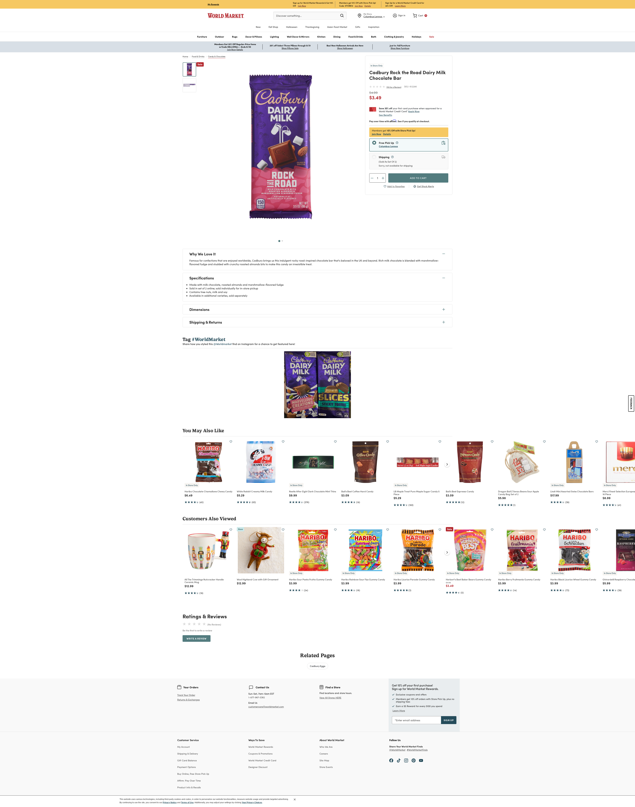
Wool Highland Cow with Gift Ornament (257, 579)
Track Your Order (186, 695)
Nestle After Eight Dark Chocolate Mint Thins (312, 491)
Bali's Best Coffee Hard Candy (357, 491)
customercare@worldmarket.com (266, 706)
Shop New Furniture (400, 48)
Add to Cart (418, 178)
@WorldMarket (397, 750)
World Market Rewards (260, 746)
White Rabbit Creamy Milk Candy (254, 491)
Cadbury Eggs (317, 666)
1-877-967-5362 (256, 697)
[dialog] (317, 801)
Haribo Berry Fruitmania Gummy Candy (519, 579)
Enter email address (408, 720)
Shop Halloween (345, 48)
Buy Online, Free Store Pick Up (193, 773)
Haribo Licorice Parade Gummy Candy (414, 579)
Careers (323, 753)
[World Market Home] (226, 15)
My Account (183, 746)
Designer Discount (258, 767)
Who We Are (326, 746)
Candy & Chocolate (216, 56)
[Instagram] (406, 760)
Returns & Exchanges (188, 699)
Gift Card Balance (187, 760)
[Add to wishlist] (231, 441)
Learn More (400, 5)
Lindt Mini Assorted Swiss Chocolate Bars (571, 491)
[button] (202, 36)
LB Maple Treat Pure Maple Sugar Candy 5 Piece (417, 493)
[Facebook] (391, 760)
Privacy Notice (170, 802)
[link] (420, 16)
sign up (449, 720)
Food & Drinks (198, 56)
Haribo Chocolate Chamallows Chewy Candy (208, 491)
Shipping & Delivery (187, 753)
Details (367, 5)
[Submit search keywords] (342, 15)
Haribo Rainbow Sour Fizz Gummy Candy (363, 579)
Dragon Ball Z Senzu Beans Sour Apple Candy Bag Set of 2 (518, 493)
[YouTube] (421, 760)
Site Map (324, 760)
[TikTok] (399, 760)
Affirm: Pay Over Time (189, 780)
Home (185, 56)
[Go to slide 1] (279, 241)
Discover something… (289, 15)
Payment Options (186, 767)
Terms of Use (187, 802)
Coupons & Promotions (260, 753)
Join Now (302, 5)
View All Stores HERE (330, 697)
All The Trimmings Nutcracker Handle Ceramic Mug (204, 581)
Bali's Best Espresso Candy (460, 491)
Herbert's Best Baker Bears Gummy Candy (468, 579)
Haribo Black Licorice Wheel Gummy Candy (573, 579)
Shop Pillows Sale (290, 48)
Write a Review (394, 87)
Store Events (326, 767)
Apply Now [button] (414, 111)
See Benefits (385, 115)
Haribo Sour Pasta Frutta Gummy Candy (310, 579)
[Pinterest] (414, 760)
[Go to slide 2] (282, 241)
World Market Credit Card (262, 760)
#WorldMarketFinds (417, 750)
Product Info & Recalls (189, 787)
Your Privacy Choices (252, 802)
